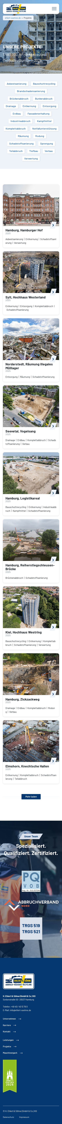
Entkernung (32, 239)
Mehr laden (31, 796)
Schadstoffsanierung (17, 309)
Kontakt (7, 1031)
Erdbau (21, 440)
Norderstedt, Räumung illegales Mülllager (29, 366)
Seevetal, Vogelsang (20, 431)
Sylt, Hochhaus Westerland (25, 297)
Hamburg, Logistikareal (22, 498)
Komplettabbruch (44, 306)
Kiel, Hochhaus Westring (23, 632)
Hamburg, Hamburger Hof (24, 230)
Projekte (7, 1046)
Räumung (25, 376)
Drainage (10, 440)
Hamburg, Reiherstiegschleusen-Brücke (30, 567)
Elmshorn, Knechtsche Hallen (27, 766)
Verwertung (20, 242)
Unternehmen (9, 1018)
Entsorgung (26, 306)
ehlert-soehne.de (13, 18)
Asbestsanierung (14, 239)
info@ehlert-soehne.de (20, 1010)
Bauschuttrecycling (15, 507)
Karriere (7, 1025)
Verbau (26, 443)
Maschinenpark (10, 1052)
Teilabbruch (21, 778)
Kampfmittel (19, 510)
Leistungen (8, 1040)
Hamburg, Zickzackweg (22, 699)
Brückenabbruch (14, 577)
